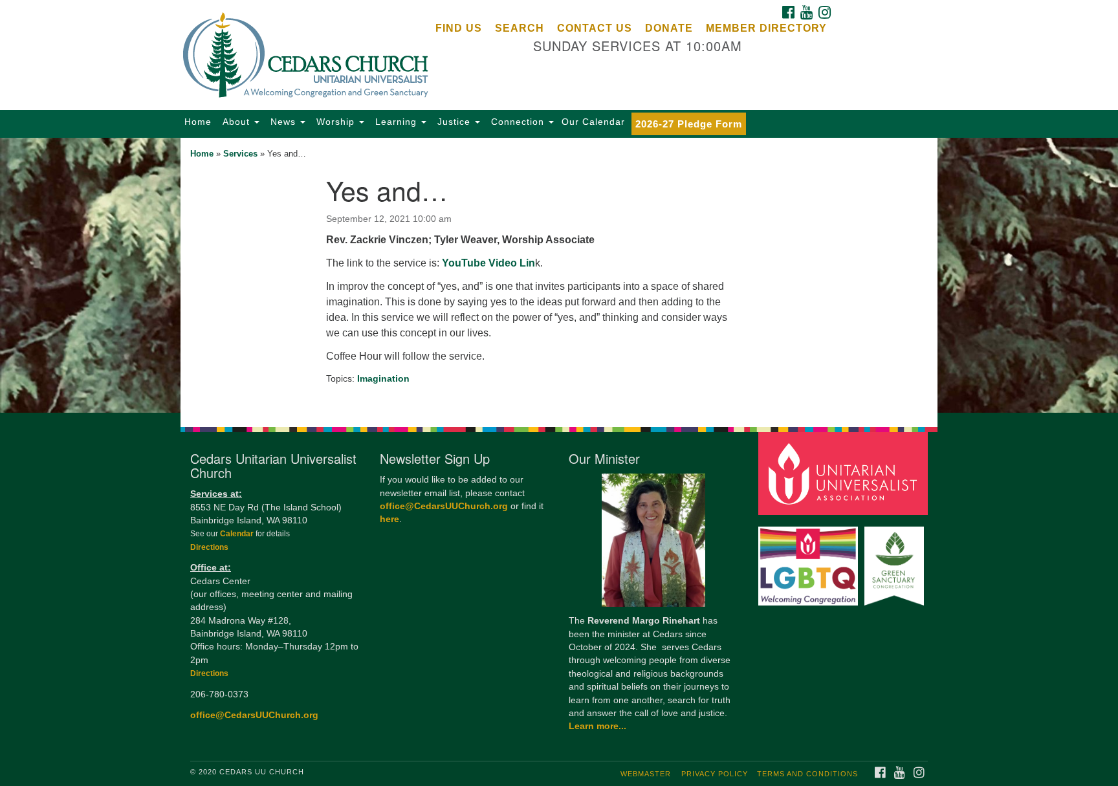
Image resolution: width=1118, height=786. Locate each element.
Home (198, 121)
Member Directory (766, 28)
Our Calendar (593, 121)
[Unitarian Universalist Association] (845, 473)
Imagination (383, 378)
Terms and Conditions (807, 774)
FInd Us (458, 28)
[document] (559, 275)
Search (519, 28)
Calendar (238, 533)
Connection (517, 121)
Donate (669, 28)
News (283, 121)
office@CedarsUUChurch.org (254, 715)
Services (240, 153)
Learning (396, 121)
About (236, 121)
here (389, 519)
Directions (209, 547)
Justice (454, 121)
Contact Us (594, 28)
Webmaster (645, 774)
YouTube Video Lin (488, 262)
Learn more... (597, 726)
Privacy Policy (714, 774)
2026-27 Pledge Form (688, 123)
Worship (335, 121)
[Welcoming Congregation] (810, 560)
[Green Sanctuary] (895, 560)
